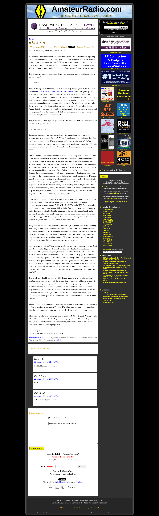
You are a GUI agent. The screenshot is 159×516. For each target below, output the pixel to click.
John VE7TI (106, 229)
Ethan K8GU (107, 217)
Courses (105, 292)
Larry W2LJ (54, 47)
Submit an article (107, 187)
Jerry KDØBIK (107, 225)
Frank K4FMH (107, 219)
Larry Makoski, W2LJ (37, 337)
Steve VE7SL (107, 242)
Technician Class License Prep (116, 294)
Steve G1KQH (107, 240)
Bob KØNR (106, 213)
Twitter (68, 482)
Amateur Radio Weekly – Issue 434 (114, 270)
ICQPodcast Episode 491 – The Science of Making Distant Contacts (117, 258)
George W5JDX (108, 221)
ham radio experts (113, 198)
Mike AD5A (106, 232)
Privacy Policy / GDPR (91, 508)
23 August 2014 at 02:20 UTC (46, 395)
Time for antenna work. (110, 263)
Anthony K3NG (107, 211)
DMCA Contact (78, 508)
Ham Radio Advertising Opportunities (115, 296)
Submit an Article (108, 302)
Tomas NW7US (107, 244)
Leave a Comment (84, 47)
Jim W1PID (106, 227)
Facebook (79, 482)
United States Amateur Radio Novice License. (55, 91)
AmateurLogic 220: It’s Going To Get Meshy (115, 267)
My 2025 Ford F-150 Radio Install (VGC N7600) (115, 273)
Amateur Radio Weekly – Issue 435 (114, 261)
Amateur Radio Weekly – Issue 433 (114, 282)
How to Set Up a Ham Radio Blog (116, 201)
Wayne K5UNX (107, 246)
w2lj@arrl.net (61, 340)
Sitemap (70, 508)
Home (31, 38)
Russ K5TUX (107, 238)
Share (63, 47)
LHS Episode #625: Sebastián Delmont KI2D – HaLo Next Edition (115, 276)
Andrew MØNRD (108, 210)
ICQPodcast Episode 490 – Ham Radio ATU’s (115, 279)
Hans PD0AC (107, 223)
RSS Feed (63, 508)
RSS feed (61, 482)
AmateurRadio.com (87, 9)
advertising (115, 193)
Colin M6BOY (107, 215)
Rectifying (38, 42)
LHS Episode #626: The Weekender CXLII (116, 265)
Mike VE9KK (107, 234)
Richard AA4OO (108, 236)
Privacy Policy (107, 300)
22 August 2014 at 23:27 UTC (46, 379)
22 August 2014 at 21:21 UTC (46, 362)
